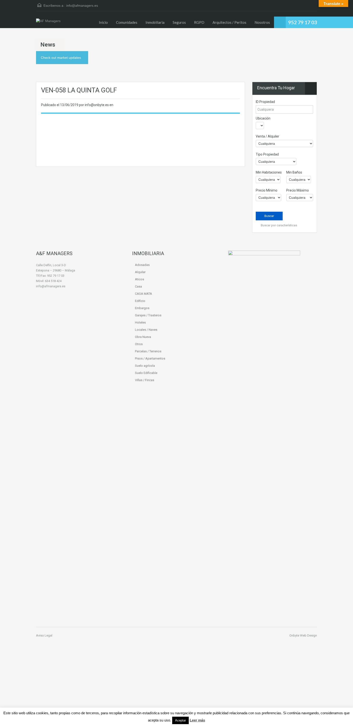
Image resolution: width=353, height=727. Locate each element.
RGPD (199, 22)
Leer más (197, 720)
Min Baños (294, 172)
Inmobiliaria (155, 22)
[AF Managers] (48, 23)
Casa (138, 286)
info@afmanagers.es (82, 5)
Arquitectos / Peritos (229, 22)
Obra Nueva (143, 337)
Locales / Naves (146, 329)
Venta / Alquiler (267, 136)
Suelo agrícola (145, 365)
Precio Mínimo (266, 190)
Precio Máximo (297, 190)
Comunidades (126, 22)
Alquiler (140, 272)
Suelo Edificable (146, 373)
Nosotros (262, 22)
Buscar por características (278, 225)
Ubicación (263, 118)
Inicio (103, 22)
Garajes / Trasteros (148, 315)
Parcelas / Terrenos (148, 351)
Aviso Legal (44, 635)
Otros (139, 344)
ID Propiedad (265, 102)
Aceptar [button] (180, 720)
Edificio (140, 301)
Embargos (142, 308)
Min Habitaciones (269, 172)
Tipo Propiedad (267, 154)
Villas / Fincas (144, 380)
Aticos (139, 279)
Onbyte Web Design (303, 635)
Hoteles (140, 322)
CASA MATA (143, 293)
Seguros (179, 22)
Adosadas (142, 265)
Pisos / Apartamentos (150, 358)
